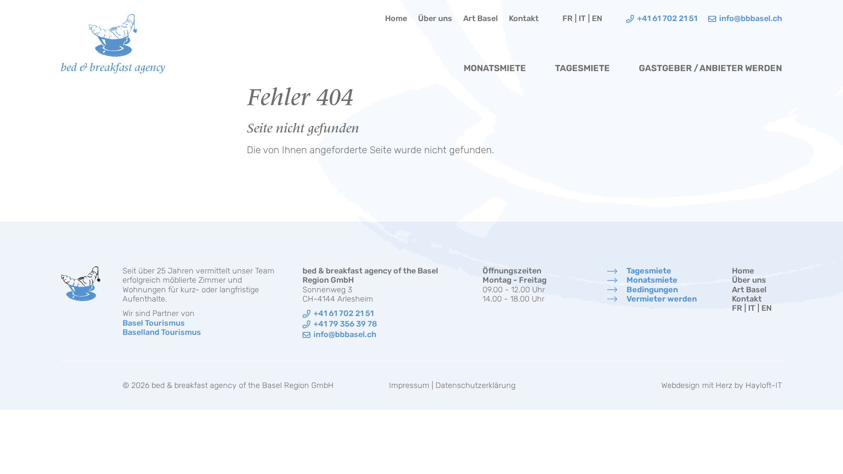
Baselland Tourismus (161, 332)
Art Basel (480, 18)
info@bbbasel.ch (344, 334)
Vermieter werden (662, 299)
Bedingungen (652, 289)
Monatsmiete (495, 68)
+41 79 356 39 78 (345, 324)
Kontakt (524, 18)
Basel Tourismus (153, 323)
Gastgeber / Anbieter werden (710, 68)
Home (396, 18)
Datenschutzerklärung (475, 385)
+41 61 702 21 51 (343, 313)
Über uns (435, 18)
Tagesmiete (582, 68)
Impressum (409, 385)
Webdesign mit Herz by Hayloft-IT (721, 385)
